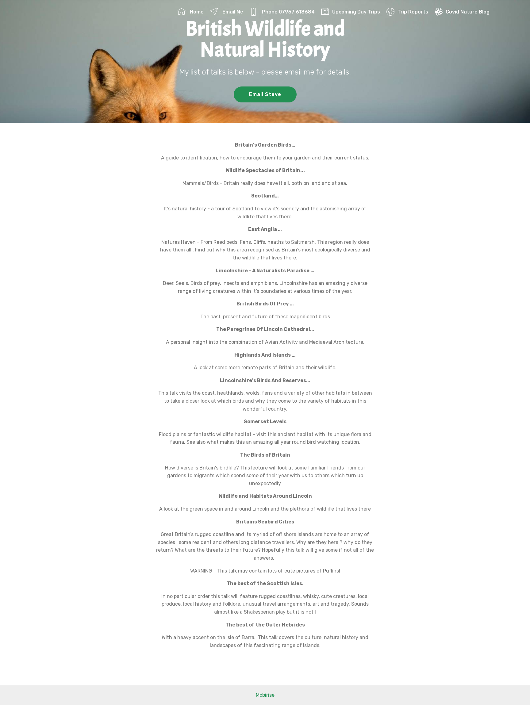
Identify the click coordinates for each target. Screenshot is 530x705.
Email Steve (265, 94)
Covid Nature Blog (468, 12)
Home (196, 12)
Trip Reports (413, 12)
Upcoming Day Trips (356, 12)
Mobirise (265, 695)
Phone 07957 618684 (288, 12)
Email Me (232, 12)
